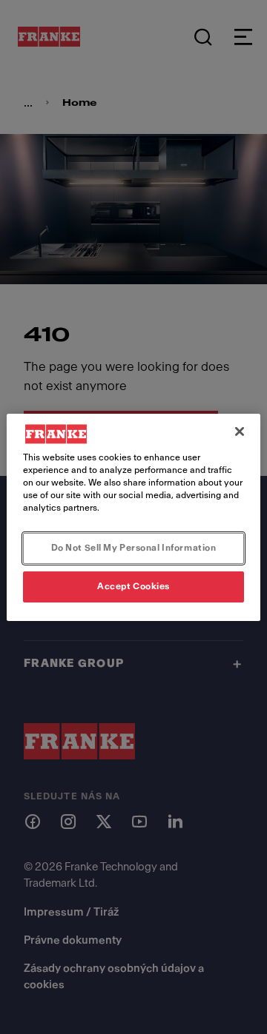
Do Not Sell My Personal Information (134, 547)
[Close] (239, 430)
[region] (133, 516)
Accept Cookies (133, 586)
